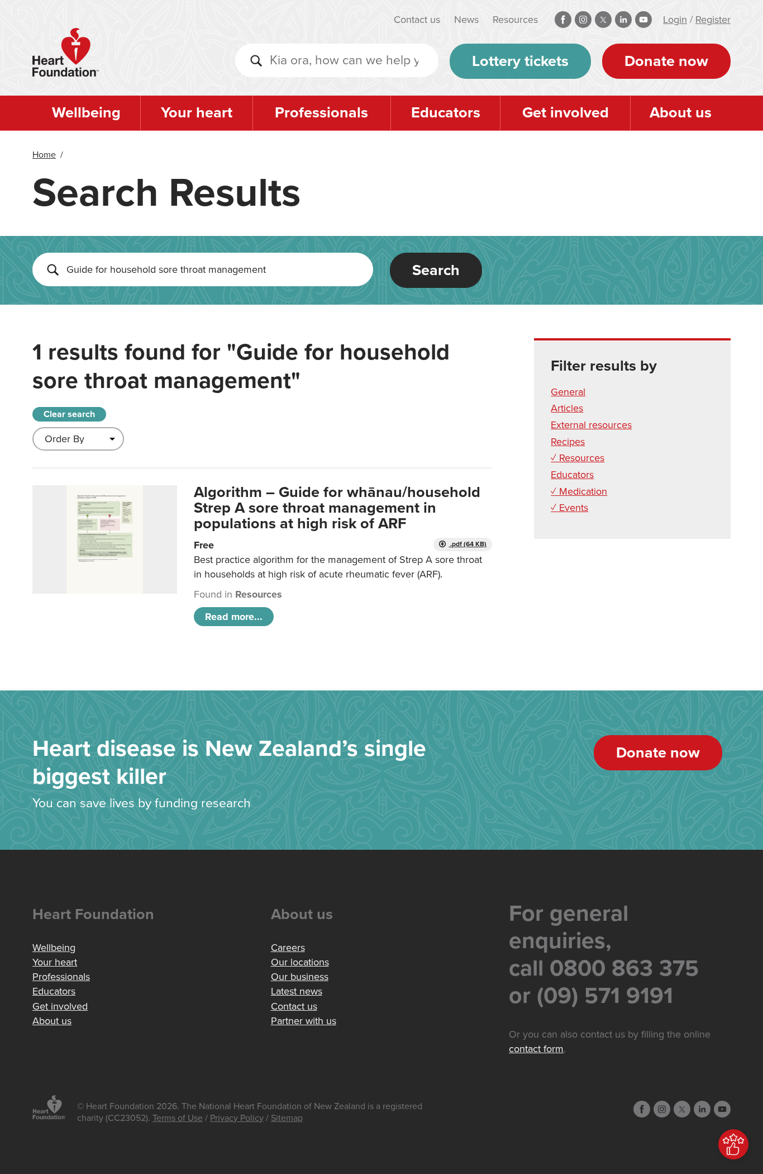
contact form (536, 1049)
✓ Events (569, 507)
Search (436, 270)
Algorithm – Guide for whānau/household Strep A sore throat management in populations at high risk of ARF (337, 508)
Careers (288, 947)
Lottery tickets (520, 61)
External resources (591, 425)
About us (681, 112)
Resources (515, 19)
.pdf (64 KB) (468, 544)
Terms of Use (177, 1118)
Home (44, 154)
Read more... (234, 616)
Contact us (417, 19)
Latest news (296, 991)
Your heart (196, 112)
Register (713, 19)
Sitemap (287, 1118)
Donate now (666, 61)
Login (675, 19)
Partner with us (303, 1021)
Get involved (565, 112)
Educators (445, 112)
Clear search (69, 414)
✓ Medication (579, 491)
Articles (567, 408)
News (466, 19)
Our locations (300, 962)
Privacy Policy (237, 1118)
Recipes (568, 441)
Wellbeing (86, 112)
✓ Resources (577, 458)
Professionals (321, 112)
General (568, 392)
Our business (299, 977)
